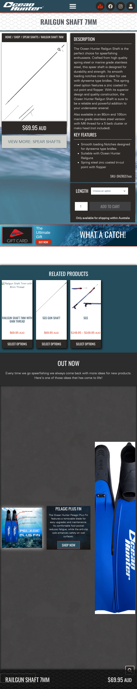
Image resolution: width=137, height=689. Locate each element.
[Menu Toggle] (72, 6)
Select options (17, 344)
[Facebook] (110, 6)
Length (82, 191)
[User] (130, 6)
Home (8, 37)
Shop (17, 37)
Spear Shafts (31, 37)
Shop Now (68, 545)
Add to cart (110, 206)
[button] (59, 49)
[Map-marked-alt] (100, 6)
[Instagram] (120, 6)
